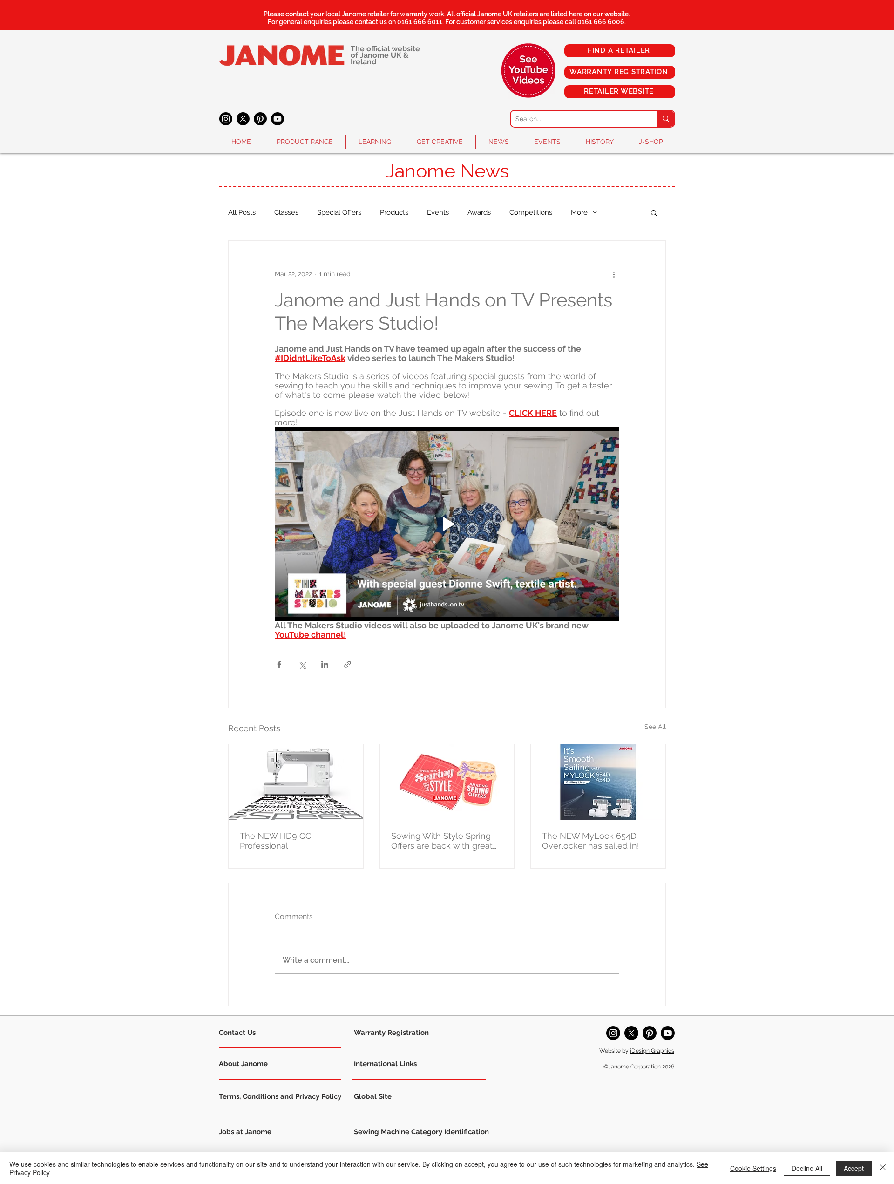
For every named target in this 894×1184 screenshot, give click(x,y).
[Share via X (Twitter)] (302, 664)
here (575, 14)
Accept (854, 1168)
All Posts (242, 212)
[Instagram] (225, 118)
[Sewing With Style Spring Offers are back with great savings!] (447, 782)
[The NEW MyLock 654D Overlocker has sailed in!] (598, 782)
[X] (243, 118)
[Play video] (447, 524)
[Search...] (665, 119)
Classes (286, 212)
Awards (479, 212)
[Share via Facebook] (279, 664)
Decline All (807, 1168)
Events (438, 212)
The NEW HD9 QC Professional (275, 841)
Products (394, 212)
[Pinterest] (260, 118)
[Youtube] (277, 118)
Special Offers (339, 212)
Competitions (530, 212)
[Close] (882, 1168)
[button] (304, 142)
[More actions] (613, 274)
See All (655, 726)
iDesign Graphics (652, 1051)
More (579, 212)
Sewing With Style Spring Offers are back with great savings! (442, 841)
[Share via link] (347, 664)
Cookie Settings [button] (753, 1168)
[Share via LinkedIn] (324, 664)
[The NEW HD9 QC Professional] (296, 782)
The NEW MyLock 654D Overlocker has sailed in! (590, 841)
